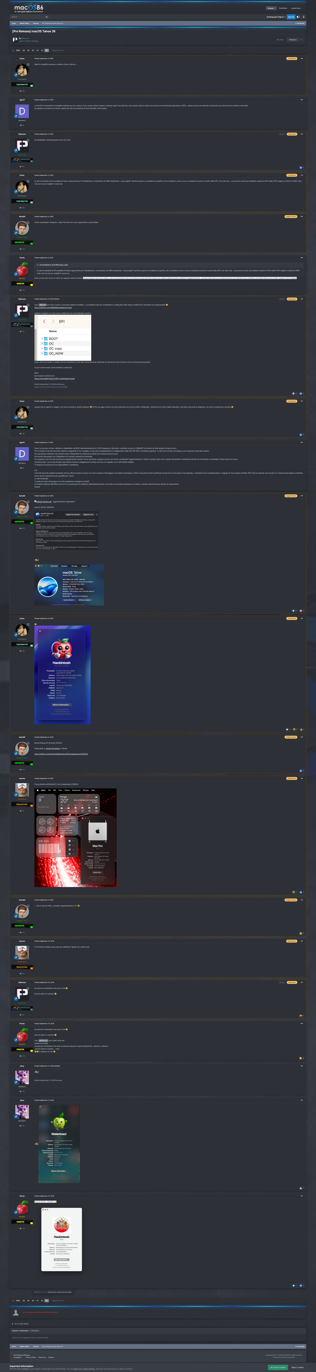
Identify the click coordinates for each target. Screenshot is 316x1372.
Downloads (283, 8)
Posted (43, 58)
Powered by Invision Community (284, 1357)
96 (23, 125)
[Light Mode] (303, 16)
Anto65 (22, 216)
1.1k (22, 811)
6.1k (23, 249)
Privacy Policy (31, 1357)
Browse (270, 8)
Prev (18, 50)
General (35, 41)
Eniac (22, 58)
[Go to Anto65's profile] (22, 228)
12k (22, 166)
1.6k (23, 91)
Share (281, 40)
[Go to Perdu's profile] (22, 269)
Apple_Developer (53, 748)
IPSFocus (26, 1355)
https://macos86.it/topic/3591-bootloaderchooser (54, 379)
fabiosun (22, 134)
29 (28, 50)
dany (22, 1066)
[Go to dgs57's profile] (22, 111)
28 (24, 50)
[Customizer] (298, 16)
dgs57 (22, 100)
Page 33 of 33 (57, 50)
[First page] (13, 50)
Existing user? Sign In (275, 17)
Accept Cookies (278, 1367)
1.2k (23, 1091)
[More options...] (301, 58)
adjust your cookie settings (84, 1369)
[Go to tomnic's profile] (22, 790)
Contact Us (42, 1357)
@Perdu (43, 305)
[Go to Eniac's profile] (22, 70)
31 (37, 50)
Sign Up (291, 17)
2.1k (23, 290)
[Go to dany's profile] (22, 1077)
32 (42, 50)
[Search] (46, 16)
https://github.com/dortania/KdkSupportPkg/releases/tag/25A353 (61, 754)
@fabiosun (43, 1040)
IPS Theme (17, 1355)
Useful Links (296, 8)
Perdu (22, 258)
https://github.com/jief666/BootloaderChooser (53, 308)
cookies (25, 1369)
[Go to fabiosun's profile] (15, 39)
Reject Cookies (297, 1367)
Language (17, 1357)
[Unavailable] (75, 837)
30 (33, 50)
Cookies (51, 1357)
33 (47, 50)
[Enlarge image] (62, 337)
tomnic (22, 778)
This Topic (37, 17)
